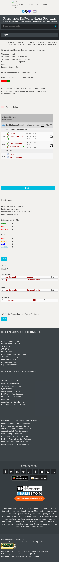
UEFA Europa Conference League (14, 354)
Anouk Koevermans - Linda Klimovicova (16, 423)
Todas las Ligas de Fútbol (29, 556)
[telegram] (41, 471)
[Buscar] (55, 26)
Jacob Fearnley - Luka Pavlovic (13, 402)
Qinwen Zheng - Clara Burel (11, 434)
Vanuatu (30, 277)
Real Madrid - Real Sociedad (12, 394)
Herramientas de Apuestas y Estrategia (15, 551)
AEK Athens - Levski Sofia (10, 381)
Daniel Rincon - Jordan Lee (11, 399)
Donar (3, 556)
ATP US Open (6, 349)
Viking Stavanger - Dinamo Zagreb (14, 386)
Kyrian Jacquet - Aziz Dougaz (12, 397)
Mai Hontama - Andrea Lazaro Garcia (15, 426)
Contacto (34, 554)
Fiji (6, 280)
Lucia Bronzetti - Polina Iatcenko (13, 405)
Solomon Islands (33, 280)
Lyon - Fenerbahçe (8, 389)
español (22, 4)
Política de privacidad (9, 554)
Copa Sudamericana (9, 365)
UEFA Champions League (11, 341)
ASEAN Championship (9, 357)
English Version (13, 556)
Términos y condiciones (40, 551)
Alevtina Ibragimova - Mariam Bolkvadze (16, 429)
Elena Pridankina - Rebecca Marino (14, 442)
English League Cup (9, 360)
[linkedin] (17, 471)
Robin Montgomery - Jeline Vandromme (16, 444)
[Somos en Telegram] (23, 11)
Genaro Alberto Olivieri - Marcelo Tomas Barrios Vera (20, 421)
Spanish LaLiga (7, 347)
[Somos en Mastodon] (29, 11)
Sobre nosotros (24, 554)
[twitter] (11, 471)
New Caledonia (11, 277)
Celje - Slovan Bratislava (10, 383)
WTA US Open (6, 352)
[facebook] (5, 471)
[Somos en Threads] (26, 11)
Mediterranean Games (9, 362)
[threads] (47, 471)
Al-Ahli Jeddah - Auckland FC (12, 391)
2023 (4, 259)
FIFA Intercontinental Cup (10, 344)
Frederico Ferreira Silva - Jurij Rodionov (16, 439)
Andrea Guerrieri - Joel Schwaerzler (14, 431)
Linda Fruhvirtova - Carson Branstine (15, 436)
